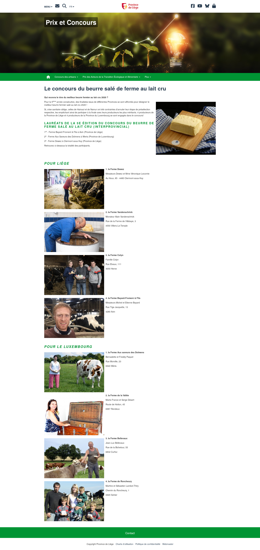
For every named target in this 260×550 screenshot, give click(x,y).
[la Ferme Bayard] (74, 318)
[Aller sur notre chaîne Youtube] (199, 6)
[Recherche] (64, 6)
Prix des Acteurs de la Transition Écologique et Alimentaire (111, 76)
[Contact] (57, 6)
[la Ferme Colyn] (74, 275)
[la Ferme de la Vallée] (74, 415)
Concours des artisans (66, 76)
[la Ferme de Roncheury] (74, 501)
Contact (130, 533)
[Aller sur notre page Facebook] (193, 6)
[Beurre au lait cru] (186, 128)
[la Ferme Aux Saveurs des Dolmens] (74, 372)
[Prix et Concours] (48, 77)
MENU (47, 6)
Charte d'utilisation (124, 543)
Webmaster (167, 543)
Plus (147, 76)
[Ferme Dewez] (74, 189)
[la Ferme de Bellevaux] (74, 458)
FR (71, 6)
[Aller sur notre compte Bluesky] (207, 6)
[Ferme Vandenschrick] (74, 232)
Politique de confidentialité (147, 543)
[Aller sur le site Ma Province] (214, 6)
